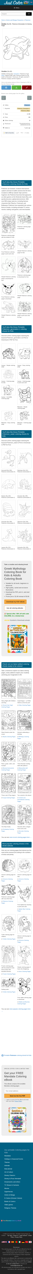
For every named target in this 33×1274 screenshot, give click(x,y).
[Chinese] (26, 1241)
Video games (8, 1205)
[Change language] (31, 2)
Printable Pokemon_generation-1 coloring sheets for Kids (14, 329)
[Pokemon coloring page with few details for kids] (8, 233)
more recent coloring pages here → (20, 837)
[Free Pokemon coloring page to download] (8, 294)
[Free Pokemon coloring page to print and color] (8, 249)
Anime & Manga (9, 1195)
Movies (6, 1188)
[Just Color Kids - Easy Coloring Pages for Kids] (4, 1241)
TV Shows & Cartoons (11, 1185)
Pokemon (27, 20)
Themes (7, 1162)
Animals (7, 1165)
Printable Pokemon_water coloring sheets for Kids (15, 434)
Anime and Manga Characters (14, 20)
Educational (8, 1169)
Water (2, 75)
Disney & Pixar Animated (12, 1178)
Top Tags (9, 1235)
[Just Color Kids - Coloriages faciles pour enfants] (9, 1241)
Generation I (17, 73)
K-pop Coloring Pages (9, 797)
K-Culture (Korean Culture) (13, 1198)
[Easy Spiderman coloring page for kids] (24, 902)
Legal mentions (23, 1235)
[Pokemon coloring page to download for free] (24, 272)
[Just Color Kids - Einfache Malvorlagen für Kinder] (23, 1241)
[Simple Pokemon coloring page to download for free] (8, 274)
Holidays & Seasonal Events (13, 1159)
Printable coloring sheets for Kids (17, 1055)
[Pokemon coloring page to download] (24, 224)
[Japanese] (30, 1241)
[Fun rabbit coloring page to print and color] (24, 995)
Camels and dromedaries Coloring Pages (23, 799)
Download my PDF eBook (15, 602)
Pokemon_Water (25, 110)
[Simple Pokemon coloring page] (24, 293)
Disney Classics (9, 1175)
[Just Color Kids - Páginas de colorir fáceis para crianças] (16, 1241)
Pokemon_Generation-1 (24, 108)
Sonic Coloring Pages (25, 971)
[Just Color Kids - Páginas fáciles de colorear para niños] (12, 1241)
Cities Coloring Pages (25, 705)
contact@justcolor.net (16, 1265)
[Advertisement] (16, 157)
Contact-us (15, 1235)
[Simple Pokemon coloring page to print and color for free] (24, 311)
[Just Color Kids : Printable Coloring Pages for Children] (16, 2)
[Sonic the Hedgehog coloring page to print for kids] (24, 964)
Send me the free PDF (17, 1096)
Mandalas (7, 1156)
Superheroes (8, 1191)
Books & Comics (9, 1201)
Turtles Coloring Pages (9, 939)
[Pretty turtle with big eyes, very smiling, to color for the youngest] (8, 987)
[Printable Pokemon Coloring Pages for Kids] (2, 1055)
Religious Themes (10, 1208)
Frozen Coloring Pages (9, 974)
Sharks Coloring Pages (9, 736)
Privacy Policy (18, 1101)
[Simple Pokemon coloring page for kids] (24, 248)
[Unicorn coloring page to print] (8, 872)
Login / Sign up (28, 2)
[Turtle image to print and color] (8, 932)
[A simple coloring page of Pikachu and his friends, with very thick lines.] (8, 894)
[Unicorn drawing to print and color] (24, 933)
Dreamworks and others (12, 1182)
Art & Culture (8, 1172)
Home (3, 20)
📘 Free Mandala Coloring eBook (11, 1220)
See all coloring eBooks (15, 608)
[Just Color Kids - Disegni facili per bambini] (19, 1241)
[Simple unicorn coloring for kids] (24, 872)
